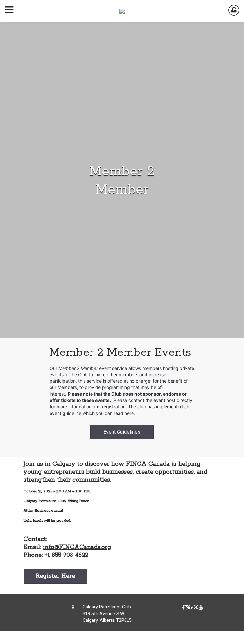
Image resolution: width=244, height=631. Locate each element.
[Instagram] (187, 607)
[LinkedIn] (191, 607)
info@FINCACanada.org (77, 547)
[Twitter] (196, 607)
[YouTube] (201, 607)
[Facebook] (183, 607)
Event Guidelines (121, 432)
